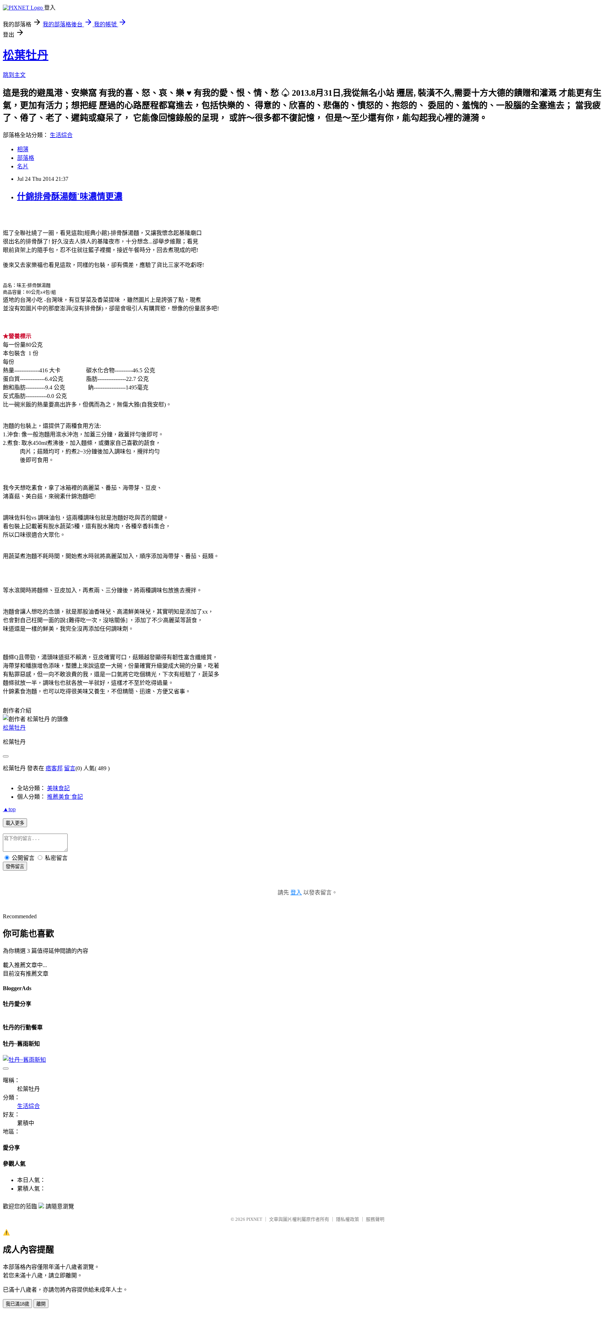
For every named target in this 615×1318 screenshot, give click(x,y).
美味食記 (58, 788)
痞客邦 (54, 768)
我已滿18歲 (17, 1304)
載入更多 (15, 823)
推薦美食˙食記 (65, 797)
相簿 (22, 149)
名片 (22, 166)
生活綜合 (61, 135)
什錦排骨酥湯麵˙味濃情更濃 (69, 196)
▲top (9, 809)
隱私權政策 (347, 1219)
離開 (41, 1304)
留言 (69, 768)
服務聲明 (375, 1219)
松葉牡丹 (25, 55)
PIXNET (254, 1219)
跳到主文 (14, 75)
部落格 (25, 158)
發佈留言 (15, 866)
